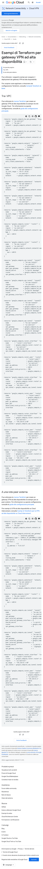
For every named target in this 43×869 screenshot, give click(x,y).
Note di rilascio (6, 795)
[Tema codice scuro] (26, 116)
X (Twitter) (5, 835)
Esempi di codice (7, 813)
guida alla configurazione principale (22, 504)
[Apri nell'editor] (32, 116)
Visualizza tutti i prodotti (9, 770)
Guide (14, 39)
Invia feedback (9, 47)
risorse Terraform (20, 101)
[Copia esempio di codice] (29, 116)
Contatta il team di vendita (10, 779)
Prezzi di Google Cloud (9, 773)
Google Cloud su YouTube (10, 838)
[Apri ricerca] (29, 2)
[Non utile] (22, 43)
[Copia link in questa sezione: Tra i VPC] (14, 96)
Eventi (4, 832)
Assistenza (5, 791)
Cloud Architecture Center (10, 816)
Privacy (20, 849)
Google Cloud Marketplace (10, 776)
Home (3, 37)
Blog (3, 828)
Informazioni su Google (9, 849)
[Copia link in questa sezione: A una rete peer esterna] (30, 492)
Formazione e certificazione (10, 820)
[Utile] (19, 43)
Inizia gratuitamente (11, 13)
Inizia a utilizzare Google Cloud (11, 810)
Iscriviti (33, 859)
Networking (22, 37)
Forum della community (9, 788)
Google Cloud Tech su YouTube (11, 841)
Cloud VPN (34, 8)
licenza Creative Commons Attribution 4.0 (29, 748)
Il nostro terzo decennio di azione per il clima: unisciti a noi (21, 855)
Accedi (38, 2)
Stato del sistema (7, 798)
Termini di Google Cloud (10, 852)
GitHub (4, 807)
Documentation (12, 37)
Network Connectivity (16, 8)
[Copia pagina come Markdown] (30, 62)
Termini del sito (29, 849)
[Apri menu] (3, 2)
